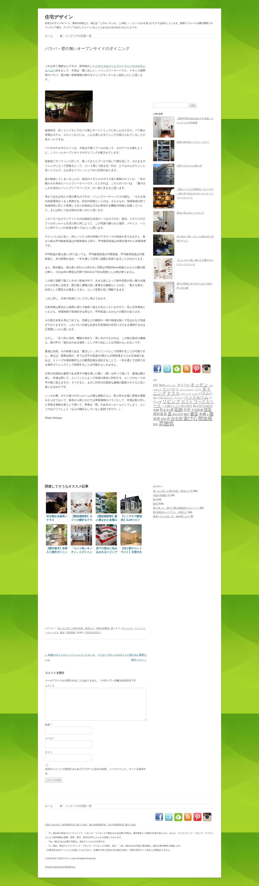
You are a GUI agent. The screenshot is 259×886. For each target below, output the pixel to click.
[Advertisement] (86, 57)
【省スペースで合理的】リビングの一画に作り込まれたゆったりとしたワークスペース (195, 193)
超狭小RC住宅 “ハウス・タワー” (193, 142)
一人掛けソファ (171, 406)
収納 (178, 409)
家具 (155, 503)
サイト (48, 752)
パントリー (178, 398)
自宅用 (177, 418)
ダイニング (127, 628)
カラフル (183, 385)
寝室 (208, 410)
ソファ (197, 389)
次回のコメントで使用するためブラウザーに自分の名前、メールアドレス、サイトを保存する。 (95, 771)
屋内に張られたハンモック (190, 213)
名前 (48, 724)
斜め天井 (177, 414)
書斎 (194, 414)
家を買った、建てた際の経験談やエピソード (176, 508)
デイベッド (185, 394)
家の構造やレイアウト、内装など (170, 512)
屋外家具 (160, 414)
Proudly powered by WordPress (60, 867)
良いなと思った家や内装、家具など (76, 628)
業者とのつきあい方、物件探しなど (171, 516)
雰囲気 (166, 423)
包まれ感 (166, 410)
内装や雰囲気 (103, 628)
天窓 (186, 410)
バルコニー (164, 397)
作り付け (186, 406)
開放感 (205, 418)
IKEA (162, 385)
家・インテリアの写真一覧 (76, 35)
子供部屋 (197, 410)
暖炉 (62, 632)
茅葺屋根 (70, 632)
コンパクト (170, 389)
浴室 (156, 419)
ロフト (187, 402)
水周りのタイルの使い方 (189, 165)
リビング (171, 401)
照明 (163, 419)
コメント (50, 685)
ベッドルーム (196, 397)
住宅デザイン (59, 17)
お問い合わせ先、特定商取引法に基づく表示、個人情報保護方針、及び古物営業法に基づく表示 (90, 824)
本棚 (202, 414)
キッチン (199, 384)
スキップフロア (186, 390)
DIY (155, 385)
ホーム (49, 35)
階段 (155, 424)
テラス (173, 393)
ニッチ (195, 394)
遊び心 (190, 418)
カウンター (171, 385)
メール (49, 738)
